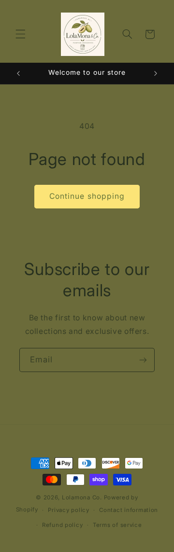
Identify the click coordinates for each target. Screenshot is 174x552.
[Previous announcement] (18, 73)
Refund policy (62, 525)
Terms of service (117, 525)
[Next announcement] (155, 73)
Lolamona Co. (82, 497)
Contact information (128, 510)
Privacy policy (68, 510)
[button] (20, 34)
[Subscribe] (143, 360)
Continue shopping (87, 196)
